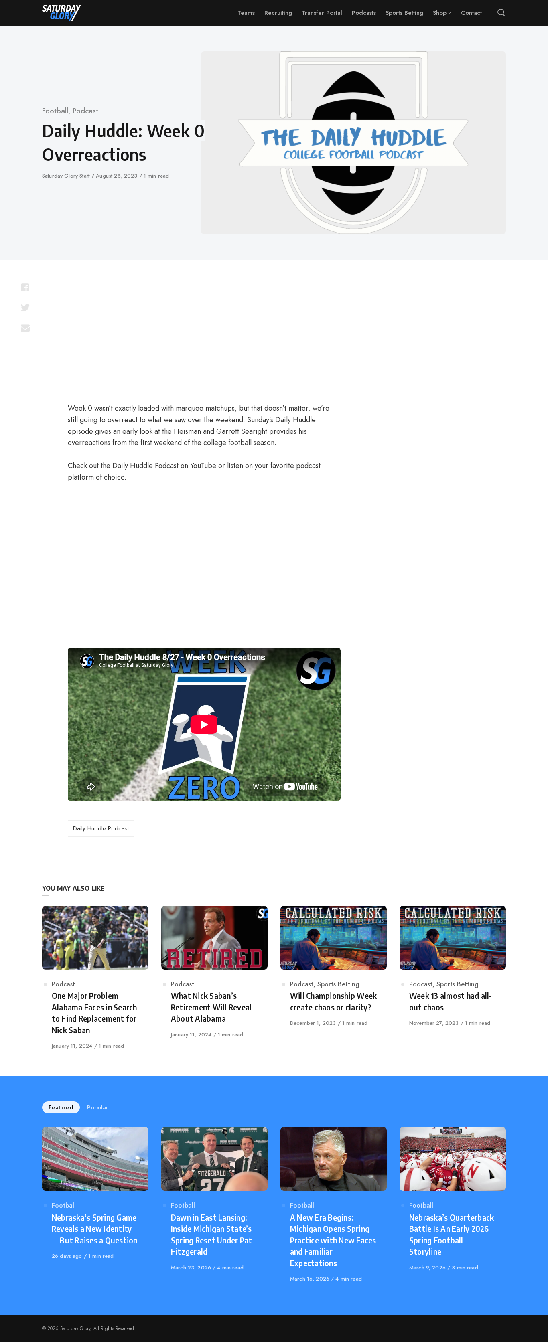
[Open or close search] (501, 12)
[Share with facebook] (25, 287)
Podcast (85, 111)
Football (55, 111)
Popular (97, 1107)
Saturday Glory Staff (66, 176)
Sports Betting (338, 984)
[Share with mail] (25, 328)
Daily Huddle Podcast (101, 828)
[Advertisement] (204, 335)
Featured (61, 1107)
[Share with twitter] (25, 308)
